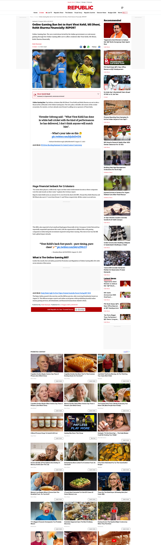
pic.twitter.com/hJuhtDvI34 (66, 136)
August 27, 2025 (80, 142)
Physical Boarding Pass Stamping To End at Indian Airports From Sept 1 (116, 118)
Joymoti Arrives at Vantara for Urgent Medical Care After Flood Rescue (116, 193)
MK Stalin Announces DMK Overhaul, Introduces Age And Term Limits (111, 297)
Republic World (71, 2)
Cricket (34, 47)
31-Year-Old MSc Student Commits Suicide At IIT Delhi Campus (115, 219)
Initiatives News (108, 172)
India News (107, 47)
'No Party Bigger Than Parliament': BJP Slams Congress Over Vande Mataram (111, 319)
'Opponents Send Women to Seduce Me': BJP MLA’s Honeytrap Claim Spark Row (117, 42)
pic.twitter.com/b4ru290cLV (72, 247)
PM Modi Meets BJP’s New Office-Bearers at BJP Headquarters (115, 68)
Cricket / (36, 16)
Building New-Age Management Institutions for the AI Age (115, 168)
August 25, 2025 (77, 252)
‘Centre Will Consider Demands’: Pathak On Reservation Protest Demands (114, 270)
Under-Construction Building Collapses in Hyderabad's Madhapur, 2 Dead (117, 244)
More (124, 13)
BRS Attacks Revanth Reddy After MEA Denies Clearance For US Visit (117, 143)
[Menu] (121, 7)
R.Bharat (78, 2)
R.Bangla (84, 2)
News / (32, 16)
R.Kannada (89, 2)
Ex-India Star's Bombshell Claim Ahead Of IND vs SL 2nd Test (117, 93)
